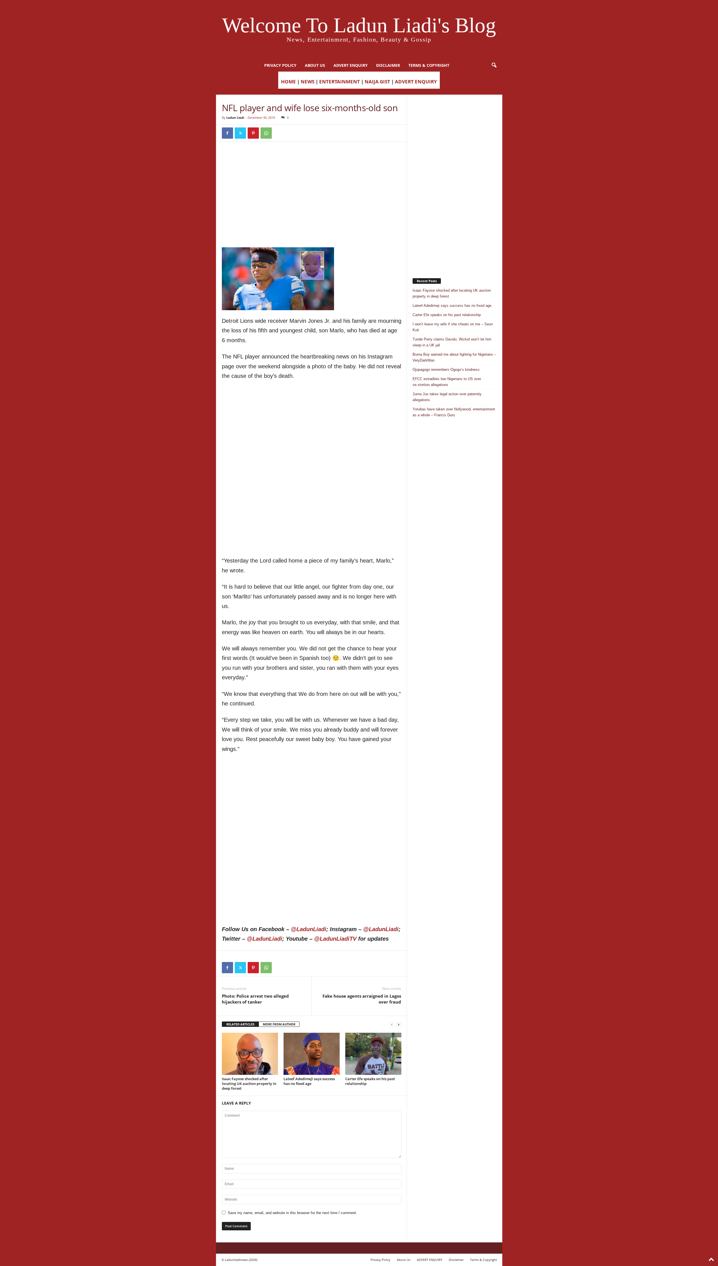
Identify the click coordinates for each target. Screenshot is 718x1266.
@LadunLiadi (308, 929)
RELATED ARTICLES (240, 1024)
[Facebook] (227, 133)
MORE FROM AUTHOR (279, 1024)
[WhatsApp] (266, 133)
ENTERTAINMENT (339, 81)
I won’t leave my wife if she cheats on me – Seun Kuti (453, 327)
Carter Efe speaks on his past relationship (370, 1081)
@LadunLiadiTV (335, 939)
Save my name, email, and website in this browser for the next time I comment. (292, 1213)
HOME (288, 81)
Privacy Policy (280, 65)
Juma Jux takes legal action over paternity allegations (447, 397)
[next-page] (398, 1024)
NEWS (307, 81)
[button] (494, 65)
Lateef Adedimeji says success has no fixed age (309, 1081)
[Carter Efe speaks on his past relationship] (373, 1054)
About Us (315, 65)
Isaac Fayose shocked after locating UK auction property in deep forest (249, 1083)
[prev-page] (392, 1024)
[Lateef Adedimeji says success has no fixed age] (312, 1054)
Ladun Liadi (235, 117)
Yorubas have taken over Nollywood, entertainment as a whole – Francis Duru (454, 412)
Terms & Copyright (428, 65)
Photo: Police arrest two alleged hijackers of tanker (255, 999)
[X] (240, 133)
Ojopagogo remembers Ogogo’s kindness (446, 369)
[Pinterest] (253, 133)
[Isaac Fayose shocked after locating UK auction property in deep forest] (250, 1054)
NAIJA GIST (377, 81)
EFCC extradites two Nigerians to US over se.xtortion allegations (447, 382)
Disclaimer (388, 65)
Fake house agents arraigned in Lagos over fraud (362, 999)
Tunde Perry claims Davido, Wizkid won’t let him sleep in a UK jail (452, 342)
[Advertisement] (311, 161)
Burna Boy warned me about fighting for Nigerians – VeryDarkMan (454, 357)
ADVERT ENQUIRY (350, 65)
